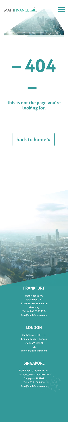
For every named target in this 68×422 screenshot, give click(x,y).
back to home (31, 139)
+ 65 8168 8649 (36, 382)
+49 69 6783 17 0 (36, 311)
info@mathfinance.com (34, 315)
